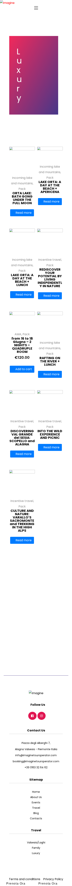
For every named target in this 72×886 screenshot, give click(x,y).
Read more (24, 213)
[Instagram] (41, 716)
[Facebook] (32, 716)
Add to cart (23, 369)
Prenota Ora (15, 883)
